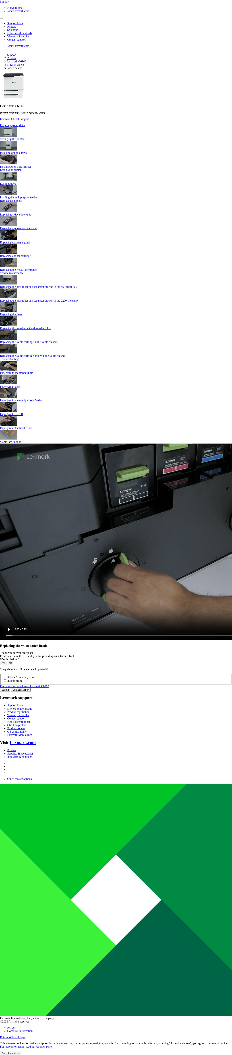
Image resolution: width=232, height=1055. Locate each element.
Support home (15, 705)
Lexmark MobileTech (19, 734)
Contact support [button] (16, 39)
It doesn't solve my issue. (21, 677)
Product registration (18, 712)
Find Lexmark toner (18, 721)
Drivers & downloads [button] (19, 33)
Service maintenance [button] (12, 273)
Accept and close (10, 1053)
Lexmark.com (23, 742)
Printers (11, 58)
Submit (5, 689)
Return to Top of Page (12, 1037)
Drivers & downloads (19, 708)
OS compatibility (17, 731)
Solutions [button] (12, 29)
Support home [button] (15, 23)
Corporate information (20, 1030)
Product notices (16, 728)
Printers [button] (11, 26)
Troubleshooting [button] (9, 359)
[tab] (116, 125)
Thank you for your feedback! (17, 652)
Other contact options (19, 778)
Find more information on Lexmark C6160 (24, 686)
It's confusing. (15, 680)
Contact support (21, 689)
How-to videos (15, 64)
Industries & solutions (19, 756)
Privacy (11, 1027)
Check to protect (16, 725)
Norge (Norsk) (15, 7)
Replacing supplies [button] (11, 200)
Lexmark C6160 (16, 61)
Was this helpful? (10, 659)
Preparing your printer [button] (12, 125)
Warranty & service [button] (18, 36)
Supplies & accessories (20, 753)
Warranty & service (18, 715)
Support (11, 54)
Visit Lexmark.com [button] (18, 11)
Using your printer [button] (10, 169)
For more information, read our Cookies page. (26, 1046)
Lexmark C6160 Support (14, 119)
